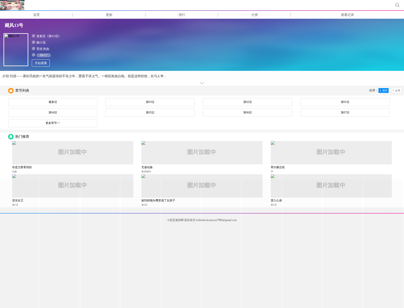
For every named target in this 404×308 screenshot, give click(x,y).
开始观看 (41, 63)
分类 (254, 15)
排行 (182, 15)
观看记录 (347, 15)
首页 (36, 15)
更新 (109, 15)
